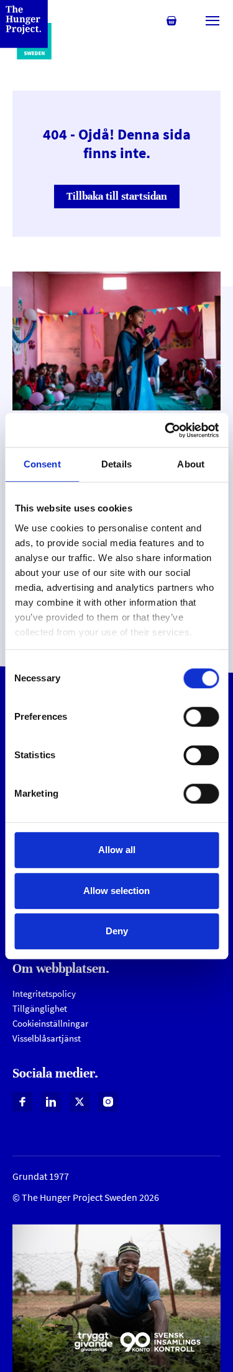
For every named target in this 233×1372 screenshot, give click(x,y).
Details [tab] (116, 464)
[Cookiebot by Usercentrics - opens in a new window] (166, 430)
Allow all (116, 849)
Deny (117, 931)
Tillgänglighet (39, 1008)
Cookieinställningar (50, 1023)
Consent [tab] (42, 464)
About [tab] (190, 464)
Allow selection (116, 890)
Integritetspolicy (44, 993)
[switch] (201, 717)
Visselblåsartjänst (46, 1038)
